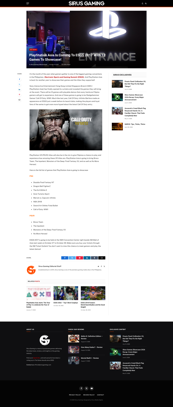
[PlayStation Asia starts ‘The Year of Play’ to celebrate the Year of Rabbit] (38, 293)
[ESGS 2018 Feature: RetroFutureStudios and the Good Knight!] (93, 293)
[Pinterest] (19, 95)
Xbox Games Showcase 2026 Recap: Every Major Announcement (134, 97)
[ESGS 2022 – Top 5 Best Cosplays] (66, 293)
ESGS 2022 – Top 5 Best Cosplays (66, 303)
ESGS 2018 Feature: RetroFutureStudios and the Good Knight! (93, 305)
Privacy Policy (75, 395)
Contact (100, 395)
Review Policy (89, 395)
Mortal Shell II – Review (90, 358)
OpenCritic (36, 358)
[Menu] (27, 3)
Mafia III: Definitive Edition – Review (92, 337)
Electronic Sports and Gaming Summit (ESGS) (64, 77)
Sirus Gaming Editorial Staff (39, 64)
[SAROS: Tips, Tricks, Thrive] (117, 126)
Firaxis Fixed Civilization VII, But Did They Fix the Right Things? (135, 83)
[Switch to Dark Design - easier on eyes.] (142, 3)
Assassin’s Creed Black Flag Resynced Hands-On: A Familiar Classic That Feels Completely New (135, 112)
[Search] (146, 3)
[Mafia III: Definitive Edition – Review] (73, 338)
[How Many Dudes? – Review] (73, 349)
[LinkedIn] (19, 89)
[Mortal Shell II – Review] (73, 360)
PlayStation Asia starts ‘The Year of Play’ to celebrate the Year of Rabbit (38, 305)
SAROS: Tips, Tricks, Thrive (135, 124)
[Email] (19, 100)
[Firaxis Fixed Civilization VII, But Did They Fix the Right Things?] (117, 84)
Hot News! (33, 49)
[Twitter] (19, 84)
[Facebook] (19, 79)
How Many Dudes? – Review (92, 347)
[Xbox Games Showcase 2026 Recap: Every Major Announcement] (117, 97)
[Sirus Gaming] (86, 3)
